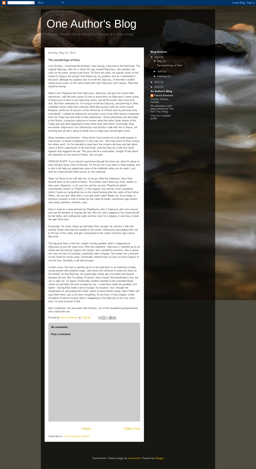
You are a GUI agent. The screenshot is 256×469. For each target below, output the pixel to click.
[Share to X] (107, 318)
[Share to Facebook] (111, 318)
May (160, 61)
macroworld (134, 458)
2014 (157, 57)
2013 (157, 82)
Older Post (132, 429)
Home (86, 429)
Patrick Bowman (163, 95)
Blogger (159, 458)
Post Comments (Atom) (76, 436)
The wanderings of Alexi (169, 65)
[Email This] (100, 318)
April (160, 71)
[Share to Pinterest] (114, 318)
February (162, 76)
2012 (157, 87)
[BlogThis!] (104, 318)
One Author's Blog (91, 23)
